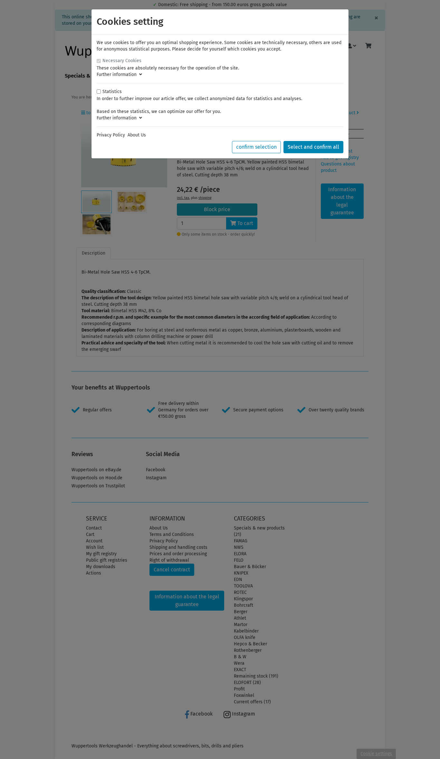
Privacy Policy (111, 135)
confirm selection (256, 147)
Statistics (112, 91)
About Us (137, 135)
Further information (118, 74)
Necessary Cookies (121, 60)
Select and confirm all (313, 147)
